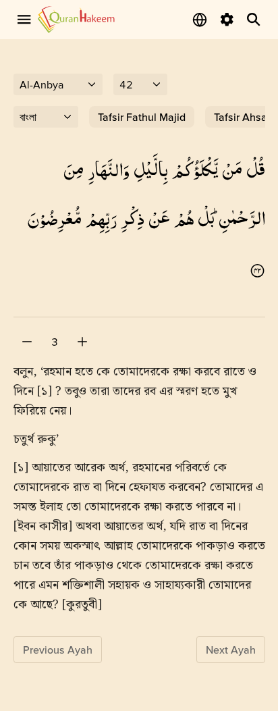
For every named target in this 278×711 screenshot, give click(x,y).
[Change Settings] (226, 19)
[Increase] (82, 341)
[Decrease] (26, 341)
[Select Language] (199, 19)
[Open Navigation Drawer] (24, 19)
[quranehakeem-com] (76, 19)
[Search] (253, 19)
